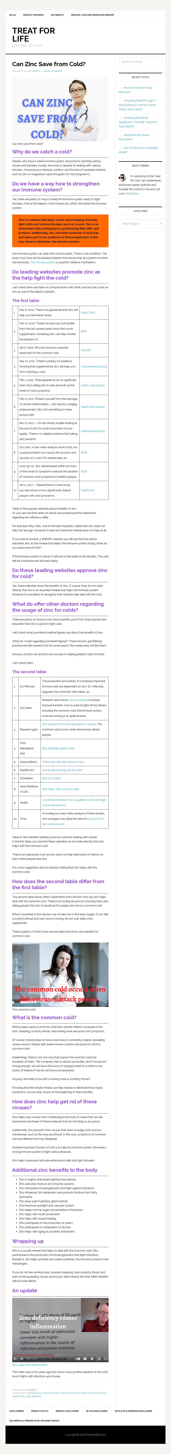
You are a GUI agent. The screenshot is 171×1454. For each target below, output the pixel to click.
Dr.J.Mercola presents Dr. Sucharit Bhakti (35, 1421)
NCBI (84, 452)
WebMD (86, 350)
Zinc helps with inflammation (30, 1365)
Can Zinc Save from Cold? (49, 63)
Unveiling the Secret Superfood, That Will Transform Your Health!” (138, 122)
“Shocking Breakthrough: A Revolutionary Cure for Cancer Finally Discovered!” (137, 105)
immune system (51, 1393)
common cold (34, 1393)
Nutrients (31, 1390)
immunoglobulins (70, 1393)
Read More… (132, 193)
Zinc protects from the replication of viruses (69, 724)
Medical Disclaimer (67, 1411)
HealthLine (87, 490)
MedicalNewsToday (93, 431)
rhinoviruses (88, 1393)
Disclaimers (17, 1411)
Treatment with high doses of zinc (63, 761)
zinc (23, 1396)
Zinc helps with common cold (60, 789)
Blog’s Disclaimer (96, 1411)
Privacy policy (39, 1411)
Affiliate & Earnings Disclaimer (133, 1411)
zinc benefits (34, 1396)
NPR (83, 331)
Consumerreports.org (94, 366)
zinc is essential (78, 700)
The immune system (42, 262)
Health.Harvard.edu (93, 406)
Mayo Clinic (88, 312)
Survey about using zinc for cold (62, 770)
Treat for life (33, 34)
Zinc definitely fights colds (58, 748)
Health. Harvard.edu (93, 385)
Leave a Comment (53, 71)
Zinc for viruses (51, 778)
